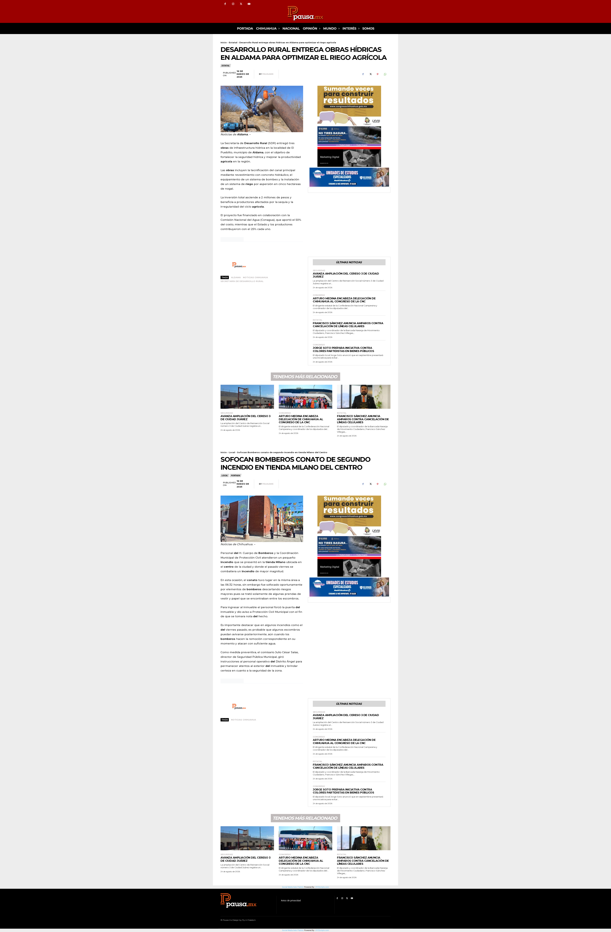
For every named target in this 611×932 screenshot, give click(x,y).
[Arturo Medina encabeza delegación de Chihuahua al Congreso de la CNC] (305, 397)
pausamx (267, 74)
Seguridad (319, 270)
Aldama (236, 277)
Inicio (224, 42)
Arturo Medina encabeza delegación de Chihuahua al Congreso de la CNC (344, 300)
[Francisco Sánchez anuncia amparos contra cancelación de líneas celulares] (363, 397)
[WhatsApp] (385, 74)
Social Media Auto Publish (293, 930)
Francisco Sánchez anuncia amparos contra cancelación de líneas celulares (348, 325)
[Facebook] (225, 4)
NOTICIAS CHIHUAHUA (255, 277)
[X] (241, 4)
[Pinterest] (377, 74)
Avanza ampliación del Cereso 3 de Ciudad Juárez (346, 275)
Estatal (233, 42)
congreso (319, 295)
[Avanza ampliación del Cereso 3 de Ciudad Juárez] (247, 397)
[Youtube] (249, 4)
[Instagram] (233, 4)
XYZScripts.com (322, 930)
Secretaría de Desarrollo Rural (242, 281)
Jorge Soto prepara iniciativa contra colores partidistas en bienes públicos (343, 349)
